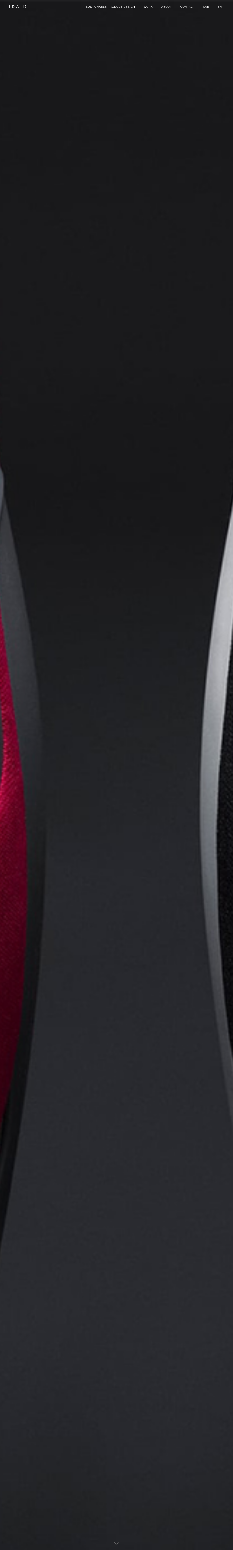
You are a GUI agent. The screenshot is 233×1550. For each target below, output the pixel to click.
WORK (148, 6)
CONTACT (187, 6)
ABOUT (166, 6)
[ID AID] (17, 7)
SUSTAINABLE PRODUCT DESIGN (110, 6)
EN (220, 6)
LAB (206, 6)
